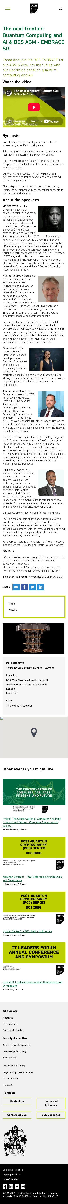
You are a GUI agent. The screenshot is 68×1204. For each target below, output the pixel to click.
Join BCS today (31, 535)
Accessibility (10, 1078)
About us (8, 1018)
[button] (33, 733)
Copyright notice (11, 1175)
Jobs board (9, 1057)
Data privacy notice (13, 1170)
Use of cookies (10, 1179)
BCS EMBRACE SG (51, 577)
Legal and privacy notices (18, 1072)
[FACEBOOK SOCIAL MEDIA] (24, 587)
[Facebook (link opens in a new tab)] (5, 1186)
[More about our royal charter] (15, 1140)
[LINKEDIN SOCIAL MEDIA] (40, 587)
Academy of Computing (17, 1045)
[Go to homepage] (34, 8)
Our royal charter (13, 1030)
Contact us (17, 1101)
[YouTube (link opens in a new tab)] (17, 1186)
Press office (10, 1024)
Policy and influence (51, 1103)
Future (13, 609)
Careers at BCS (17, 1115)
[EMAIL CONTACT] (16, 587)
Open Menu (7, 8)
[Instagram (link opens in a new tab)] (23, 1186)
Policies (7, 1085)
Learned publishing (14, 1051)
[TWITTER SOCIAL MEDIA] (32, 587)
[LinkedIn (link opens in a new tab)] (11, 1186)
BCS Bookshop (51, 1115)
